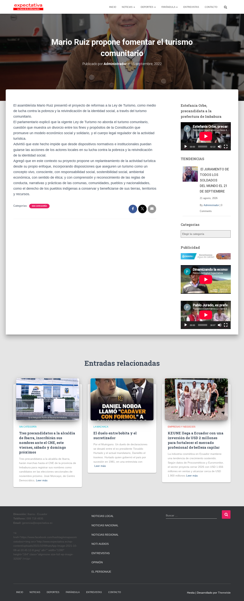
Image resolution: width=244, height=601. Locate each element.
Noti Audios (100, 543)
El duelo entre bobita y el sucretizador (115, 435)
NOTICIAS (127, 7)
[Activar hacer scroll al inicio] (236, 593)
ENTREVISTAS (191, 7)
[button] (134, 7)
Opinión (97, 562)
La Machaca (100, 426)
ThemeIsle (224, 592)
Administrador (211, 205)
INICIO (112, 7)
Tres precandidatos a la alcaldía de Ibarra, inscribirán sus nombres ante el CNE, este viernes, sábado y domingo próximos (47, 443)
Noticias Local (103, 516)
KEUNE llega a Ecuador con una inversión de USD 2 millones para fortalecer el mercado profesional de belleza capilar (195, 440)
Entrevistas (101, 553)
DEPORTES (147, 7)
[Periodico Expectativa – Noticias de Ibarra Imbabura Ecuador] (28, 7)
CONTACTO (211, 7)
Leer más (41, 480)
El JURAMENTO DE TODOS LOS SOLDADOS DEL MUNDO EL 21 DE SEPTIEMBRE (214, 180)
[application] (206, 136)
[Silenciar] (220, 146)
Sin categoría (39, 206)
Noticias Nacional (105, 525)
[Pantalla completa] (226, 146)
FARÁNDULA (168, 7)
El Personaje (101, 571)
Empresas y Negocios (181, 426)
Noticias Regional (105, 534)
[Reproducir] (186, 146)
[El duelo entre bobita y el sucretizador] (122, 399)
